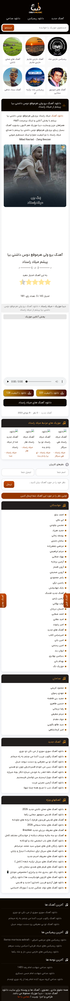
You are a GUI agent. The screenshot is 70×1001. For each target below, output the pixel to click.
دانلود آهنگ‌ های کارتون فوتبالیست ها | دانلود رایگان (37, 877)
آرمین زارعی (58, 598)
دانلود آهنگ (57, 116)
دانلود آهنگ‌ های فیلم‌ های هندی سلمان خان (41, 867)
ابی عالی (60, 520)
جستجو (8, 27)
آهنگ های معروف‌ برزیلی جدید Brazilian (43, 830)
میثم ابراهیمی (57, 551)
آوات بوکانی (58, 603)
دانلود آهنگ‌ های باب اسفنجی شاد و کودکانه (42, 840)
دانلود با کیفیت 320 (49, 393)
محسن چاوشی (57, 525)
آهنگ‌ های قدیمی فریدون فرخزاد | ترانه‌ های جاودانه (38, 820)
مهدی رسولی (57, 693)
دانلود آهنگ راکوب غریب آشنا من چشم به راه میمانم (37, 756)
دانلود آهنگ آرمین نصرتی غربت (48, 782)
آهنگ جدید (57, 18)
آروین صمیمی (57, 572)
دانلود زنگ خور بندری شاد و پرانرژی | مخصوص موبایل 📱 (35, 872)
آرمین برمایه (57, 561)
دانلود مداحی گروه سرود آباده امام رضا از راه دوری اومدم (35, 979)
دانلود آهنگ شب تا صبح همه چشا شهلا (44, 787)
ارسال (9, 484)
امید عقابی (58, 619)
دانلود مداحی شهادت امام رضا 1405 (35, 967)
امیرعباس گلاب (56, 635)
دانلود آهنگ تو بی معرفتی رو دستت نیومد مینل (39, 761)
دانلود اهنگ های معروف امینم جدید (45, 856)
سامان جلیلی (57, 541)
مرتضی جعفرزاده (55, 546)
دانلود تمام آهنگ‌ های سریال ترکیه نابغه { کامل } (39, 861)
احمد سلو (59, 514)
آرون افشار (58, 567)
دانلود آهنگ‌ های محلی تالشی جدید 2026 (43, 809)
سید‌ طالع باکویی (55, 724)
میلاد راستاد (46, 306)
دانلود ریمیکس (36, 18)
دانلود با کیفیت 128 (16, 393)
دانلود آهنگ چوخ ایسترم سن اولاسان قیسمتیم (40, 777)
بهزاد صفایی (58, 556)
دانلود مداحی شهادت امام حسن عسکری (35, 973)
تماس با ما (23, 996)
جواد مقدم (58, 719)
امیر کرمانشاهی (56, 729)
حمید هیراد (58, 530)
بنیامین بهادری (56, 656)
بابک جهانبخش (56, 588)
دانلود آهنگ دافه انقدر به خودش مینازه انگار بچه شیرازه (35, 772)
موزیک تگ (58, 666)
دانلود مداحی (13, 18)
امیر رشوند (58, 624)
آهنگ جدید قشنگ (54, 593)
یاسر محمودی (57, 577)
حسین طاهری (57, 703)
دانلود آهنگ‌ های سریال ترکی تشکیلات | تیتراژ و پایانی (37, 851)
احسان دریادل (57, 609)
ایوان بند (59, 650)
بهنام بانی (59, 661)
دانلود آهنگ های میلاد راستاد (35, 402)
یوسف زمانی (58, 535)
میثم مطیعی (57, 714)
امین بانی (59, 640)
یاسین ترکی (58, 582)
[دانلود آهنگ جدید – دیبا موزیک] (35, 7)
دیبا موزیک (60, 306)
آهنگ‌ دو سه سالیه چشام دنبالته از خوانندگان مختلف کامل (34, 835)
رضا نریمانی (58, 708)
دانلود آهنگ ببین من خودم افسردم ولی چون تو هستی (36, 767)
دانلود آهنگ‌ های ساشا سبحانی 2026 (45, 825)
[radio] (48, 283)
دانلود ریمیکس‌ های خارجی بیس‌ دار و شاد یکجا (35, 951)
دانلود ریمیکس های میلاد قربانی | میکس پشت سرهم (35, 946)
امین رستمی (58, 645)
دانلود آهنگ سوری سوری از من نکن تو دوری (41, 751)
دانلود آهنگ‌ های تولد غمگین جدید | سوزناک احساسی (37, 887)
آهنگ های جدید (55, 630)
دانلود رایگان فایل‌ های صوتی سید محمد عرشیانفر (39, 846)
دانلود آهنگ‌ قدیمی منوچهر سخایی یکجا (44, 814)
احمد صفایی (58, 614)
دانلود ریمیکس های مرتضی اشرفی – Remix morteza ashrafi (35, 940)
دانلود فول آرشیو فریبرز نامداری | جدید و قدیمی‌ (40, 882)
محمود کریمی (57, 688)
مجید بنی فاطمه (55, 698)
